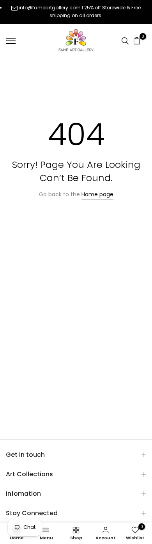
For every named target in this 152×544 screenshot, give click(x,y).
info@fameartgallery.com (50, 7)
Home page (97, 194)
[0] (136, 40)
